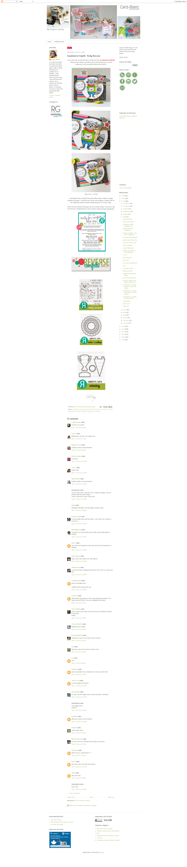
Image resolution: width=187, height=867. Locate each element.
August (125, 214)
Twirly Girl (126, 306)
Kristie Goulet (76, 456)
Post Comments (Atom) (83, 800)
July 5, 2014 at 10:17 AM (78, 484)
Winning (98, 411)
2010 (123, 334)
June (125, 310)
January (125, 323)
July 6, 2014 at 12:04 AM (78, 721)
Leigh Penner (76, 422)
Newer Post (71, 797)
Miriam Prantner (76, 739)
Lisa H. (73, 433)
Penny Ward (75, 692)
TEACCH (99, 838)
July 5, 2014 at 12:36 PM (79, 561)
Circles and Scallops (94, 409)
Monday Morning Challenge (128, 229)
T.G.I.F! (125, 255)
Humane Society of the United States (108, 831)
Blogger (101, 852)
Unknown (74, 669)
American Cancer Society (104, 828)
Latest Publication (128, 248)
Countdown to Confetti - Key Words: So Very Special (130, 292)
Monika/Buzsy (76, 529)
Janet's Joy (75, 680)
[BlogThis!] (106, 407)
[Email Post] (100, 406)
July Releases (71, 411)
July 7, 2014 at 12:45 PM (79, 789)
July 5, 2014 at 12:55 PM (79, 589)
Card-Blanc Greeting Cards (79, 409)
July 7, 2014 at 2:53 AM (78, 778)
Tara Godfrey (76, 609)
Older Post (111, 797)
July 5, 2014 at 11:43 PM (78, 710)
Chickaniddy (126, 301)
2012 (123, 329)
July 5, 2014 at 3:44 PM (78, 618)
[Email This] (104, 407)
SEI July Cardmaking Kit (130, 237)
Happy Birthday (127, 219)
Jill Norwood (75, 567)
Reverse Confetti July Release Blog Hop (129, 281)
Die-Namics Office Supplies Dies (128, 225)
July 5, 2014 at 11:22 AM (78, 537)
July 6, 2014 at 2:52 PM (78, 744)
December (126, 203)
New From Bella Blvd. (129, 278)
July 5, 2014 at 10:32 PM (79, 697)
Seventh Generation (57, 824)
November (126, 206)
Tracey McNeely (76, 635)
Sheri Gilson (75, 556)
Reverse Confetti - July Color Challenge (130, 234)
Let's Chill (126, 260)
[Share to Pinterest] (111, 407)
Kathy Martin (55, 59)
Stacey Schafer (76, 624)
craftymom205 (76, 580)
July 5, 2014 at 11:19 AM (78, 523)
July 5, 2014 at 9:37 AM (78, 439)
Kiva (98, 833)
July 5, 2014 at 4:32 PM (78, 640)
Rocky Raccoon (90, 411)
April (124, 315)
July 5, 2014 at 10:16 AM (78, 473)
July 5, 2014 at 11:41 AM (78, 550)
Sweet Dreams (127, 257)
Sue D (73, 761)
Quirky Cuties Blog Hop (130, 240)
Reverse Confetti (80, 411)
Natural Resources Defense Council (62, 822)
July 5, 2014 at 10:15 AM (78, 461)
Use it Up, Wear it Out (129, 242)
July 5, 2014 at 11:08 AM (78, 510)
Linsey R (74, 596)
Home (49, 41)
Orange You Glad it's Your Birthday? (129, 251)
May (124, 312)
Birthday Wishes (128, 271)
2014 (123, 201)
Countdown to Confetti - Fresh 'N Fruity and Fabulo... (130, 286)
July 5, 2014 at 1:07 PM (78, 603)
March (125, 317)
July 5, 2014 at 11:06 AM (78, 499)
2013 (123, 326)
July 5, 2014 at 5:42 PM (78, 652)
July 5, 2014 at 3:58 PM (78, 629)
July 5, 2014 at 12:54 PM (79, 574)
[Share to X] (108, 407)
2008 (123, 340)
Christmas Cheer (128, 268)
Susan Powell (76, 516)
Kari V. (73, 543)
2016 (123, 196)
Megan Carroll (76, 445)
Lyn (72, 646)
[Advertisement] (127, 151)
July (124, 217)
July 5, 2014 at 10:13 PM (79, 686)
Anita (73, 505)
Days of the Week (128, 222)
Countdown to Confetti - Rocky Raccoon (130, 297)
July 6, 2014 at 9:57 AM (78, 733)
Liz (72, 658)
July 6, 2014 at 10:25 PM (79, 767)
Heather (74, 727)
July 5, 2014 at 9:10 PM (78, 674)
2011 (123, 332)
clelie (73, 773)
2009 (123, 337)
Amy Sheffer (75, 479)
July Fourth (126, 304)
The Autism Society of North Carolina (108, 840)
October (125, 209)
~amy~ (73, 467)
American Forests (56, 820)
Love (124, 265)
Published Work (59, 41)
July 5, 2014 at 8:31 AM (78, 427)
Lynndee (74, 716)
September (126, 211)
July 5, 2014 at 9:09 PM (78, 663)
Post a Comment (75, 793)
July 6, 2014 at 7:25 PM (78, 755)
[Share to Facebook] (110, 407)
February (126, 320)
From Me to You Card (106, 409)
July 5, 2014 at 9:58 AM (78, 450)
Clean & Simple (127, 245)
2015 (123, 198)
